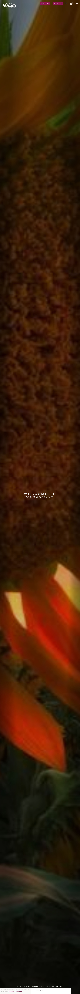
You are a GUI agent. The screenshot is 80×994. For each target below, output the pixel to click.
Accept (19, 991)
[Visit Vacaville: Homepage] (9, 5)
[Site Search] (66, 4)
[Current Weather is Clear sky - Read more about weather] (71, 3)
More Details (11, 991)
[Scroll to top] (75, 991)
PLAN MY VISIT (58, 3)
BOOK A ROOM (45, 3)
